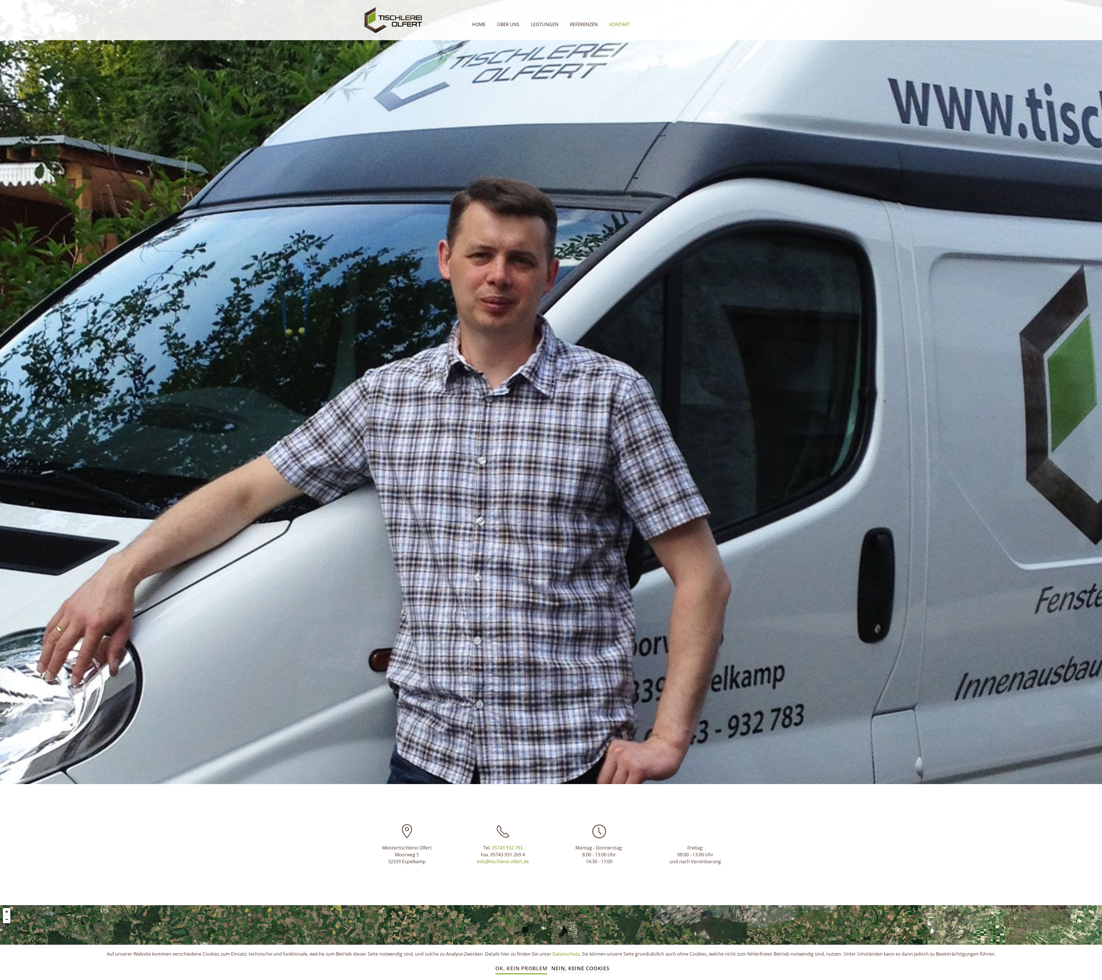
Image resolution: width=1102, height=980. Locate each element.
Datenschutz (566, 954)
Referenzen (584, 24)
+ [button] (6, 912)
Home (479, 24)
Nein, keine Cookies (580, 968)
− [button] (6, 919)
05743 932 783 (507, 848)
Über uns (508, 24)
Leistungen (544, 24)
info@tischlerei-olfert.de (503, 861)
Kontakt (619, 24)
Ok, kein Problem (521, 968)
